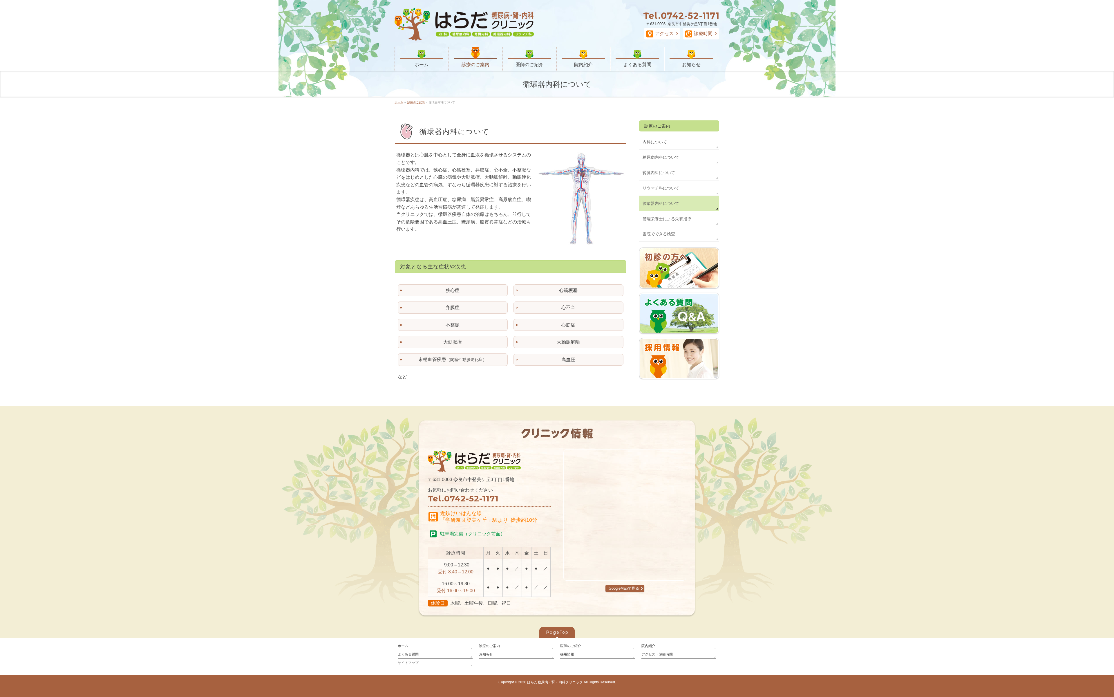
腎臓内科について (659, 172)
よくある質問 (408, 654)
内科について (655, 142)
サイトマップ (408, 663)
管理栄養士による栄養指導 (667, 218)
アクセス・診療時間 (657, 654)
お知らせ (486, 654)
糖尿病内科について (661, 157)
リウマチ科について (661, 188)
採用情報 (567, 654)
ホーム (403, 646)
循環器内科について (661, 203)
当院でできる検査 (659, 234)
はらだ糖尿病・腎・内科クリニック (555, 682)
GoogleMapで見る (624, 588)
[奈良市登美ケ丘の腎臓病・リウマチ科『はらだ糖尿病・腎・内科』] (464, 35)
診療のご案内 (657, 126)
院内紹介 (648, 646)
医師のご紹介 (570, 646)
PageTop (557, 632)
